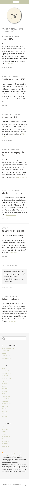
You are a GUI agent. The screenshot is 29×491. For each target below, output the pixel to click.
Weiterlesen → (12, 63)
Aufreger (4, 427)
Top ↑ (25, 485)
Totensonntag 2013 (9, 117)
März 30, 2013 (5, 265)
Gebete (4, 431)
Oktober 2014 (5, 376)
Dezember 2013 (6, 396)
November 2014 (6, 373)
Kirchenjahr (4, 67)
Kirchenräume (5, 441)
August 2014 (5, 381)
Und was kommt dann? (10, 299)
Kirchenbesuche (6, 436)
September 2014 (6, 378)
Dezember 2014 (6, 371)
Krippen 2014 (5, 353)
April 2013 (4, 413)
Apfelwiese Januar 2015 (8, 348)
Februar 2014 (5, 391)
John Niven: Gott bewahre (12, 193)
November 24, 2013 (6, 114)
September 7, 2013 (6, 190)
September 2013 (6, 403)
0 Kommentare (15, 36)
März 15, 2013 (5, 296)
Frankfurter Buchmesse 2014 (13, 79)
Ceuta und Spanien (6, 456)
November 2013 (6, 398)
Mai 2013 (4, 411)
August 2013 (5, 406)
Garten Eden (5, 429)
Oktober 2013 (5, 401)
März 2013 (5, 416)
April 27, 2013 (5, 228)
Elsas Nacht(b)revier (12, 453)
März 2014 (5, 388)
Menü (14, 2)
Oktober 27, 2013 (6, 149)
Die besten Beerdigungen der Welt (13, 154)
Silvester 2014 (6, 350)
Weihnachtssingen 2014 (8, 358)
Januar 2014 (5, 393)
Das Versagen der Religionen (13, 230)
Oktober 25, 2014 (6, 76)
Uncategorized (5, 446)
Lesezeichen (11, 67)
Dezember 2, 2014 (6, 36)
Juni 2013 (4, 408)
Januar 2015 (5, 368)
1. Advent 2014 (7, 39)
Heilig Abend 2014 (6, 355)
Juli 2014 (4, 383)
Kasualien (4, 434)
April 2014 (4, 386)
